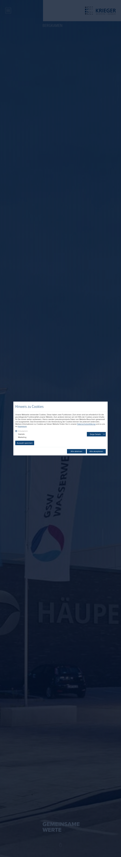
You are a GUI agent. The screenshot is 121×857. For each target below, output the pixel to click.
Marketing (22, 437)
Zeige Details (95, 434)
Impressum (22, 426)
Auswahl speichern (25, 443)
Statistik (21, 434)
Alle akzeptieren (96, 451)
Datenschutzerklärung (86, 424)
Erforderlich (23, 431)
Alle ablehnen (76, 451)
